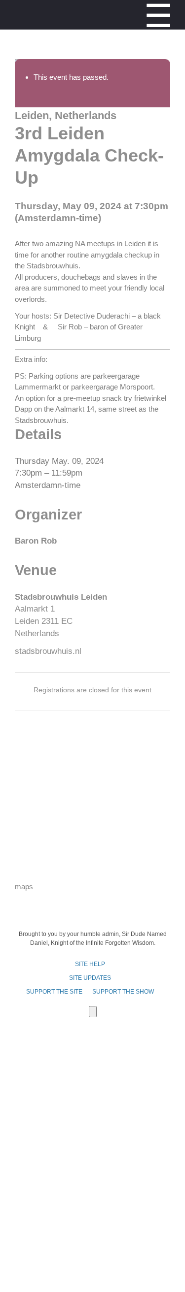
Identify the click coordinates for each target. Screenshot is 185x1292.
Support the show (123, 991)
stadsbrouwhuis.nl (48, 650)
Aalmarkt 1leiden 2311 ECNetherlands (44, 621)
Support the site (54, 991)
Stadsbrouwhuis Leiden (61, 596)
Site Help (90, 964)
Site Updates (90, 977)
